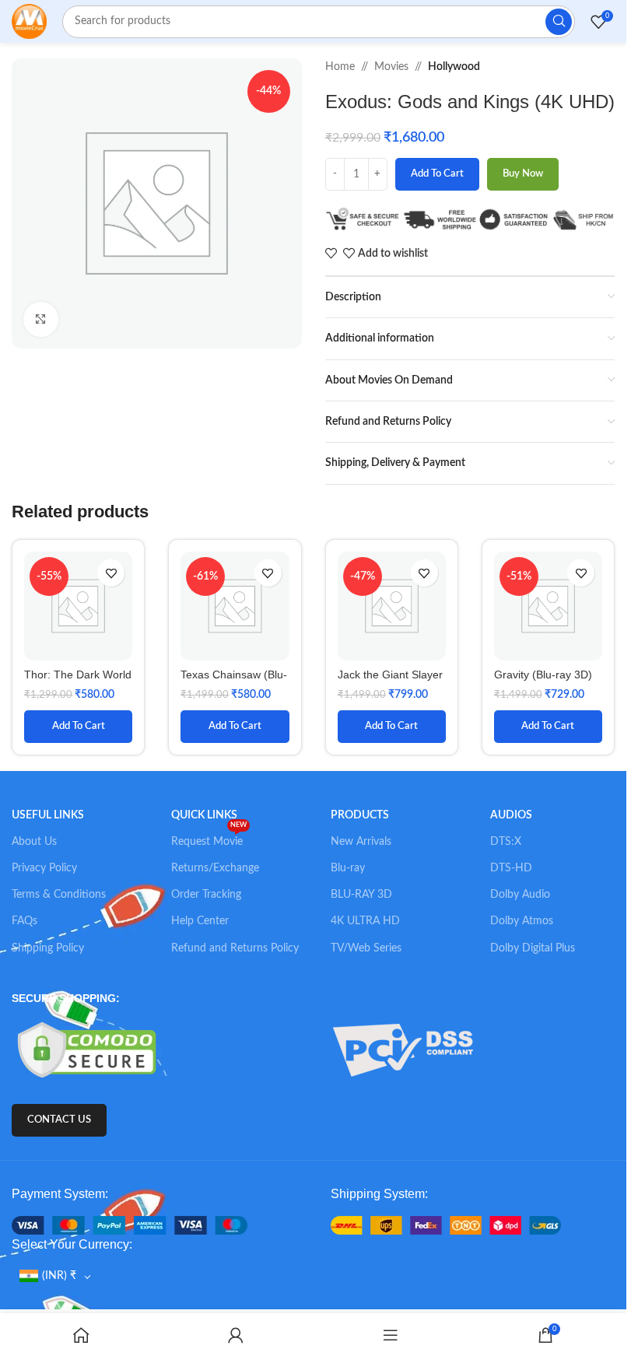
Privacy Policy (44, 868)
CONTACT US (59, 1120)
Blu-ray (348, 868)
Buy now (523, 174)
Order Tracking (206, 894)
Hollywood (454, 66)
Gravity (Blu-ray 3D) (543, 674)
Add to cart (437, 174)
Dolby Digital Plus (532, 948)
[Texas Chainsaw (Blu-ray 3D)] (235, 606)
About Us (34, 841)
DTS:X (505, 841)
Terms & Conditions (59, 894)
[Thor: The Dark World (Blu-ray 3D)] (78, 606)
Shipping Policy (48, 948)
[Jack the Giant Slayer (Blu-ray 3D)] (392, 606)
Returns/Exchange (215, 868)
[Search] (558, 22)
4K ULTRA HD (365, 921)
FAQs (24, 921)
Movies (391, 66)
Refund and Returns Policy (235, 948)
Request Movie (209, 838)
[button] (78, 726)
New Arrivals (361, 841)
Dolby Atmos (521, 921)
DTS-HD (511, 868)
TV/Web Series (366, 948)
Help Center (200, 921)
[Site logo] (29, 21)
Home (340, 66)
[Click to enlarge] (40, 319)
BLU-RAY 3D (361, 894)
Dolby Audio (520, 894)
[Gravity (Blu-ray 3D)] (548, 606)
